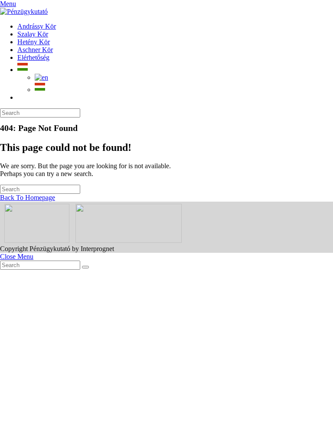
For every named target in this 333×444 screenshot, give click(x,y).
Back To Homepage (27, 197)
